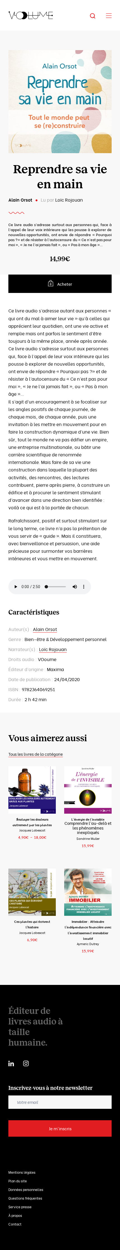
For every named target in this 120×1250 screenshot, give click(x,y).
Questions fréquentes (25, 1198)
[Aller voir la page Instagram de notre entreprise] (26, 1062)
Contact (14, 1224)
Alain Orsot (20, 199)
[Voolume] (30, 15)
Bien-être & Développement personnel (66, 639)
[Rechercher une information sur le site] (97, 15)
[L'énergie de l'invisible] (88, 790)
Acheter (64, 284)
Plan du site (17, 1180)
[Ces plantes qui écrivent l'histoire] (32, 892)
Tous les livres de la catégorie (35, 754)
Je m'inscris (60, 1128)
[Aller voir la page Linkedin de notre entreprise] (11, 1062)
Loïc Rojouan (69, 199)
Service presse (20, 1206)
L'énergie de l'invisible (87, 819)
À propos (15, 1215)
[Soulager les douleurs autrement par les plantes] (32, 790)
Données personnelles (25, 1189)
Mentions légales (21, 1172)
